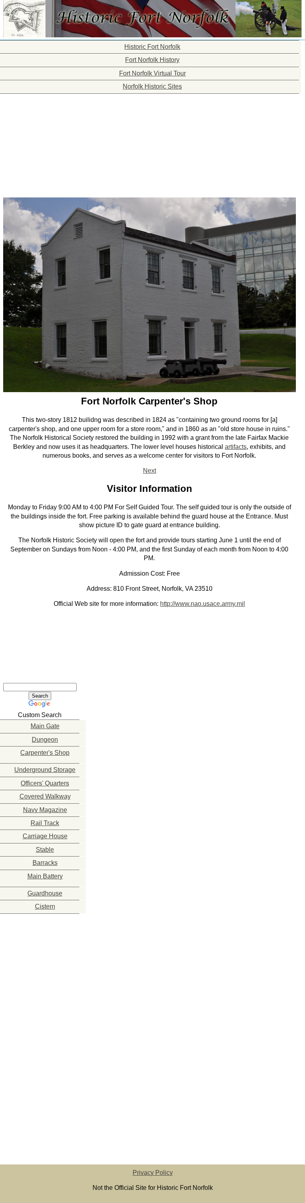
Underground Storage (44, 769)
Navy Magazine (45, 810)
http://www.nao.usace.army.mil (202, 603)
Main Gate (45, 726)
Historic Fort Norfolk (152, 46)
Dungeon (45, 739)
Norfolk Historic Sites (152, 86)
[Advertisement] (39, 143)
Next (149, 470)
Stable (45, 849)
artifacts (236, 446)
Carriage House (45, 836)
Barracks (45, 862)
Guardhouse (44, 893)
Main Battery (45, 876)
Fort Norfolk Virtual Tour (152, 73)
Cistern (45, 906)
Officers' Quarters (45, 783)
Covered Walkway (45, 796)
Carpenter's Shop (44, 752)
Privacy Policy (153, 1172)
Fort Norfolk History (152, 59)
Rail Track (45, 823)
